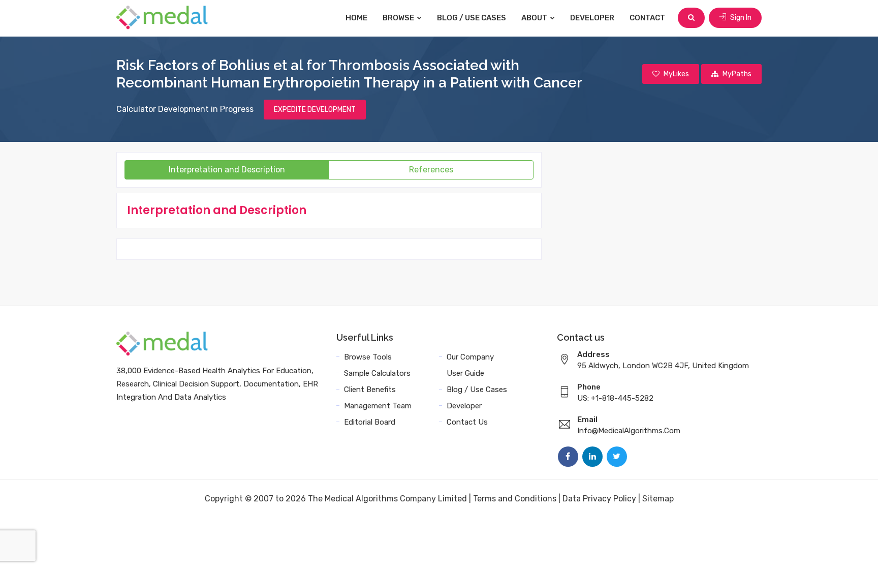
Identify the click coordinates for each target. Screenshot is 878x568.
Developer (592, 17)
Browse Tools (368, 357)
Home (356, 17)
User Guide (465, 373)
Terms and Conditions (514, 498)
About (535, 17)
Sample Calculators (377, 373)
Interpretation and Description (227, 169)
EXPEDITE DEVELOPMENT (315, 109)
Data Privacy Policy (599, 498)
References (431, 169)
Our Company (470, 357)
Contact (647, 17)
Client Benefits (370, 389)
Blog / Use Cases (471, 17)
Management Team (378, 405)
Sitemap (658, 498)
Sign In (740, 17)
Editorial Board (369, 422)
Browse (399, 17)
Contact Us (467, 422)
